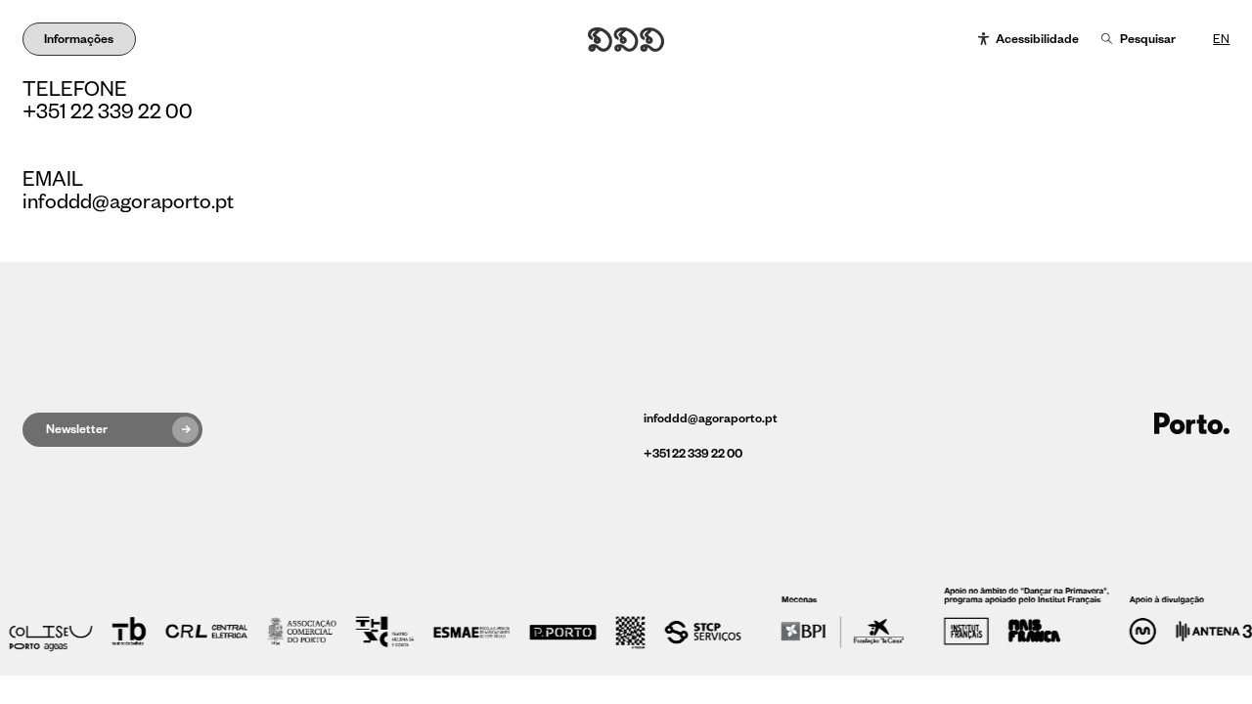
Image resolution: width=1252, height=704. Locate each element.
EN (1221, 39)
